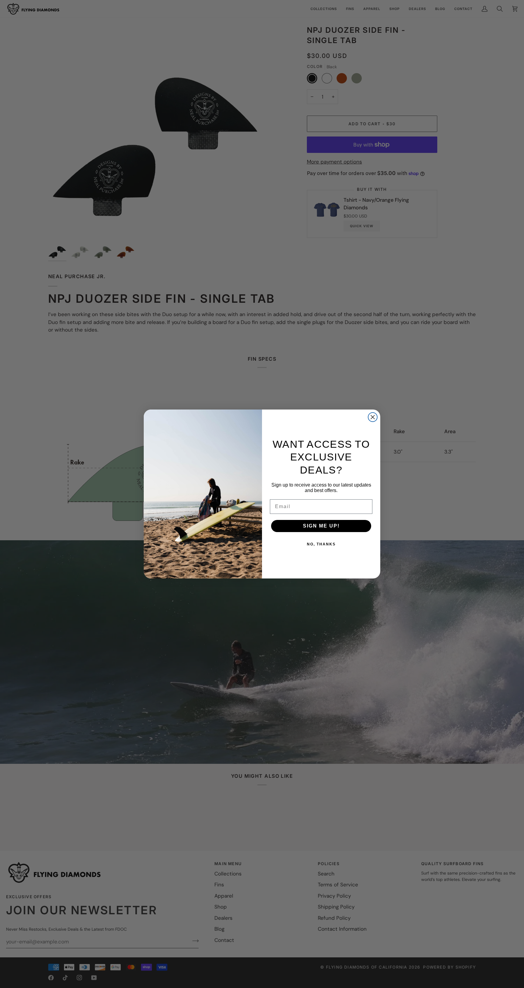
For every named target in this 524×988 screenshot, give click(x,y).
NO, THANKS (321, 544)
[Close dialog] (372, 417)
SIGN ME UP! (321, 525)
